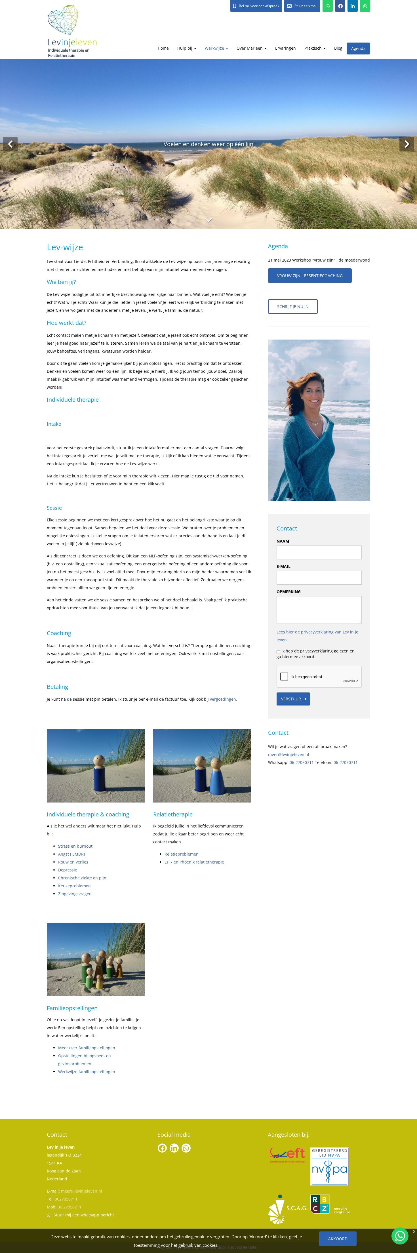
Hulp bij (185, 48)
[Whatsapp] (365, 6)
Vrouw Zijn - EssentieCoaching (310, 275)
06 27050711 (69, 1207)
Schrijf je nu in (293, 306)
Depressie (67, 870)
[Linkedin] (353, 6)
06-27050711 (302, 762)
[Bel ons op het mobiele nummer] (328, 6)
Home (163, 48)
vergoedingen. (223, 699)
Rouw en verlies (73, 862)
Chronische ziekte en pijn (82, 878)
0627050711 (66, 1199)
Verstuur (291, 699)
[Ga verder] (208, 220)
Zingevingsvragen (75, 893)
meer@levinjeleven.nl (288, 754)
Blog (338, 48)
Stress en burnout (75, 846)
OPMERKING (289, 591)
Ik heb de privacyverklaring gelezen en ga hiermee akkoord (316, 653)
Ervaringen (285, 48)
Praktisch (313, 48)
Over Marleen (250, 48)
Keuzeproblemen (74, 885)
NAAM (283, 541)
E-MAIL (283, 566)
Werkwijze (215, 48)
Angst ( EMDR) (71, 854)
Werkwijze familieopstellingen (86, 1071)
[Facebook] (340, 6)
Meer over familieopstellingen (86, 1047)
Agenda (358, 48)
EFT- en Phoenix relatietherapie (194, 862)
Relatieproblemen (182, 854)
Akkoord (338, 1238)
